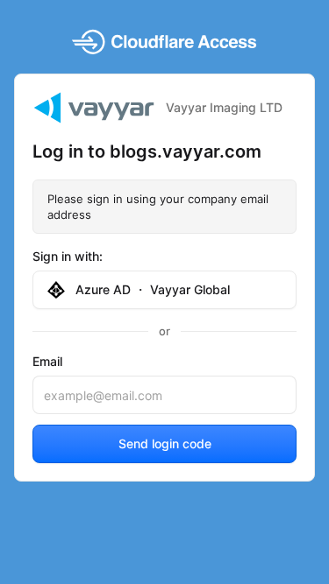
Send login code (164, 443)
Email (47, 361)
